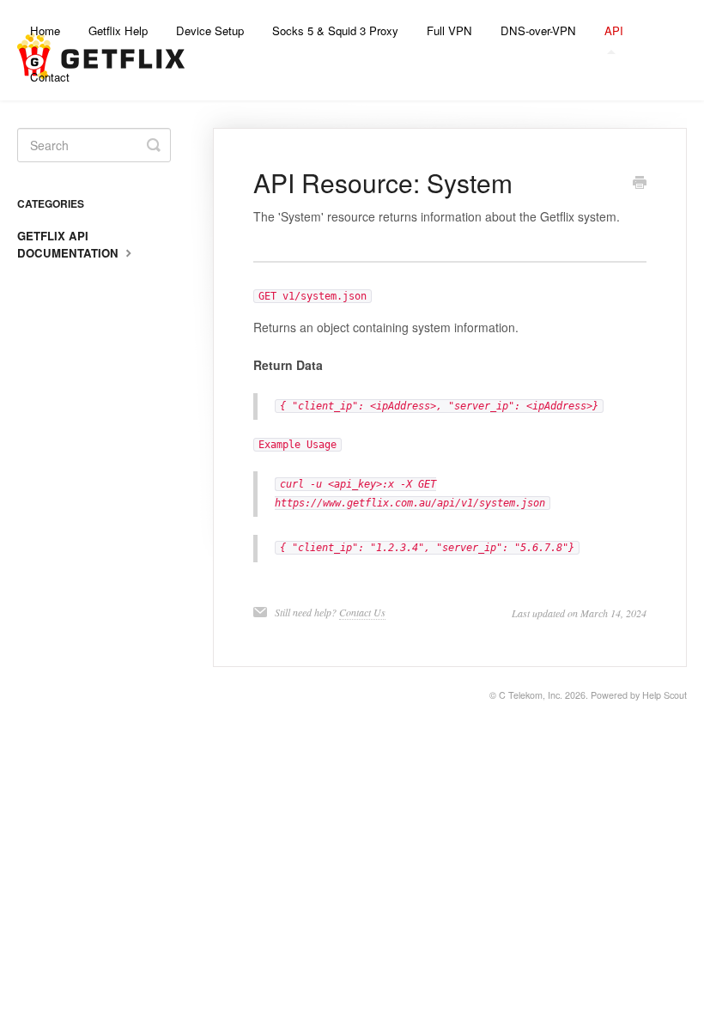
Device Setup (210, 30)
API (613, 30)
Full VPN (449, 30)
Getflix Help (118, 30)
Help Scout (664, 694)
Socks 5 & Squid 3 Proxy (335, 30)
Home (45, 30)
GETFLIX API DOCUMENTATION (69, 244)
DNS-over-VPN (538, 30)
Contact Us (362, 612)
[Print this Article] (639, 183)
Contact (50, 77)
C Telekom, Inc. (530, 694)
